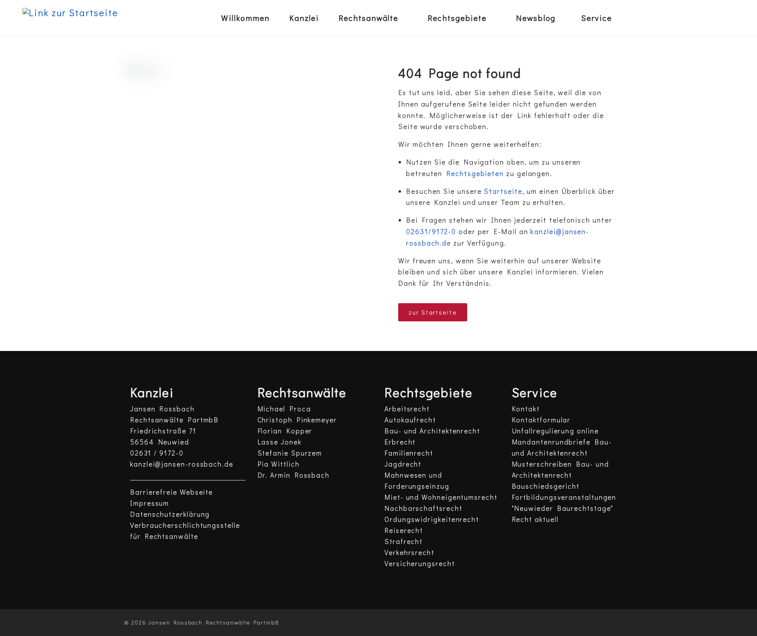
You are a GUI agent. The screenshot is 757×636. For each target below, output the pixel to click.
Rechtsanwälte (368, 18)
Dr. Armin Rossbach (293, 475)
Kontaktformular (541, 419)
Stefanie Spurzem (290, 453)
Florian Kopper (285, 430)
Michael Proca (284, 408)
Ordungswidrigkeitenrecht (431, 519)
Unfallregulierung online (555, 430)
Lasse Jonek (279, 442)
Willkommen (245, 18)
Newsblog (536, 18)
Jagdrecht (402, 464)
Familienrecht (408, 453)
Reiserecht (403, 530)
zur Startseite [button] (432, 312)
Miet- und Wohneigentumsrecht (441, 497)
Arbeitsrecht (407, 408)
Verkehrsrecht (409, 552)
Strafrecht (403, 541)
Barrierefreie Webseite (171, 492)
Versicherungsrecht (419, 563)
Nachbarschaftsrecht (423, 508)
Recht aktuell (535, 519)
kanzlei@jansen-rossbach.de (181, 464)
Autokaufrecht (410, 419)
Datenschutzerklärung (170, 514)
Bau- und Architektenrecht (432, 430)
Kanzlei (304, 18)
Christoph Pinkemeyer (297, 419)
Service (596, 18)
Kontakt (526, 408)
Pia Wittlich (278, 464)
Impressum (149, 503)
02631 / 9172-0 (157, 453)
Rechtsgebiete (457, 18)
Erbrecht (400, 442)
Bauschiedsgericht (546, 486)
